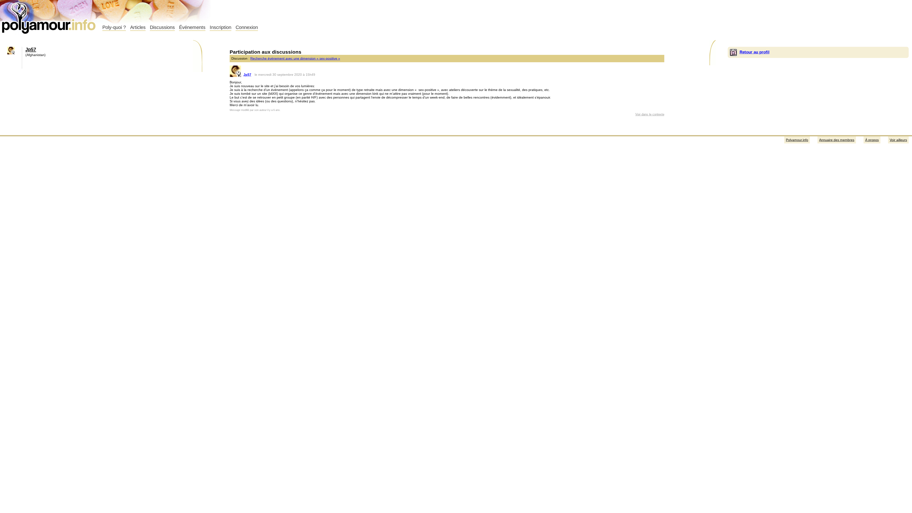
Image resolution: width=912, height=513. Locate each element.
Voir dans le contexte (649, 114)
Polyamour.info (49, 16)
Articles (138, 27)
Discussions (162, 27)
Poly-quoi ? (114, 27)
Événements (192, 27)
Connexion (247, 27)
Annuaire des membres (836, 140)
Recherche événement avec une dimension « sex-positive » (295, 58)
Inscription (220, 27)
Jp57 (30, 49)
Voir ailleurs (898, 140)
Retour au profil (755, 52)
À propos (872, 140)
